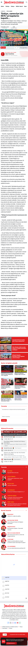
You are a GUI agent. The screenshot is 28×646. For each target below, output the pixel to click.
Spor (25, 6)
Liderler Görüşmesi (12, 485)
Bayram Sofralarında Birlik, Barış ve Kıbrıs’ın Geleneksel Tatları (6, 399)
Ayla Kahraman (11, 546)
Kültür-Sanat (19, 6)
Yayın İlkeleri (4, 628)
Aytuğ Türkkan (11, 476)
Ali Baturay (10, 539)
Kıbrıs (2, 6)
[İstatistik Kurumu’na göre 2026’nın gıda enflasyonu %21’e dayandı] (7, 368)
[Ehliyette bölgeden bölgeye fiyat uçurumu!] (21, 368)
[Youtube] (17, 623)
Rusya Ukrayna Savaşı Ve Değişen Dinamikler (15, 522)
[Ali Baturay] (3, 540)
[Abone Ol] (23, 47)
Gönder (4, 420)
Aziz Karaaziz (11, 490)
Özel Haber (9, 11)
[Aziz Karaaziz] (3, 490)
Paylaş (4, 47)
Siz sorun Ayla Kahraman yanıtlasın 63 (16, 548)
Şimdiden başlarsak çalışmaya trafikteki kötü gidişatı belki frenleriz (16, 504)
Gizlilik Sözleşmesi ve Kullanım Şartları (10, 626)
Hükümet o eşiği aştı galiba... (14, 516)
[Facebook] (8, 623)
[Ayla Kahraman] (3, 547)
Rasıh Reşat (10, 514)
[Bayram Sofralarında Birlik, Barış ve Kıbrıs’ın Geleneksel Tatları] (7, 394)
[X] (10, 623)
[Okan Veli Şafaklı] (3, 497)
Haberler (3, 11)
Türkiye (7, 6)
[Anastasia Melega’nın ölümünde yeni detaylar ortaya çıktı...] (21, 381)
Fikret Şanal (10, 502)
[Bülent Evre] (3, 484)
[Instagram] (13, 623)
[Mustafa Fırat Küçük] (3, 521)
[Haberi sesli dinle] (2, 54)
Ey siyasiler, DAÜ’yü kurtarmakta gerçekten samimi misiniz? (15, 498)
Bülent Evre (10, 483)
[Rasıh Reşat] (3, 515)
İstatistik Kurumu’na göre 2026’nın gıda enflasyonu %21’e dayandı (7, 374)
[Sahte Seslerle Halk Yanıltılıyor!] (21, 394)
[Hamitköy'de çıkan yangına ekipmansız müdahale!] (7, 381)
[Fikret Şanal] (3, 503)
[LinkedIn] (15, 623)
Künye (21, 626)
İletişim (10, 628)
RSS (5, 634)
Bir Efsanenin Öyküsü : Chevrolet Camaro (15, 529)
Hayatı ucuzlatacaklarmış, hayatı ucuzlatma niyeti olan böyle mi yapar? (16, 542)
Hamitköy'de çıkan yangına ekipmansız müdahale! (5, 387)
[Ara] (26, 2)
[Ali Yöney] (3, 471)
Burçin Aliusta (11, 526)
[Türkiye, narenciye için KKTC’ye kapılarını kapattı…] (14, 37)
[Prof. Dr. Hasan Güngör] (3, 534)
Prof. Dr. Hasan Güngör (13, 533)
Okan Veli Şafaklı (11, 495)
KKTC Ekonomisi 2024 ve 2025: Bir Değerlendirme (15, 535)
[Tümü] (26, 467)
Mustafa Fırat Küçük (12, 520)
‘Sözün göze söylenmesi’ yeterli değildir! (15, 479)
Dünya (12, 6)
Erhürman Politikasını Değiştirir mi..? (16, 491)
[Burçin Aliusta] (3, 528)
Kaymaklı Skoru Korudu (12, 472)
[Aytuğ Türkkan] (3, 478)
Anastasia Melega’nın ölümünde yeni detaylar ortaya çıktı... (20, 387)
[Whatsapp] (20, 623)
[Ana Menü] (1, 2)
